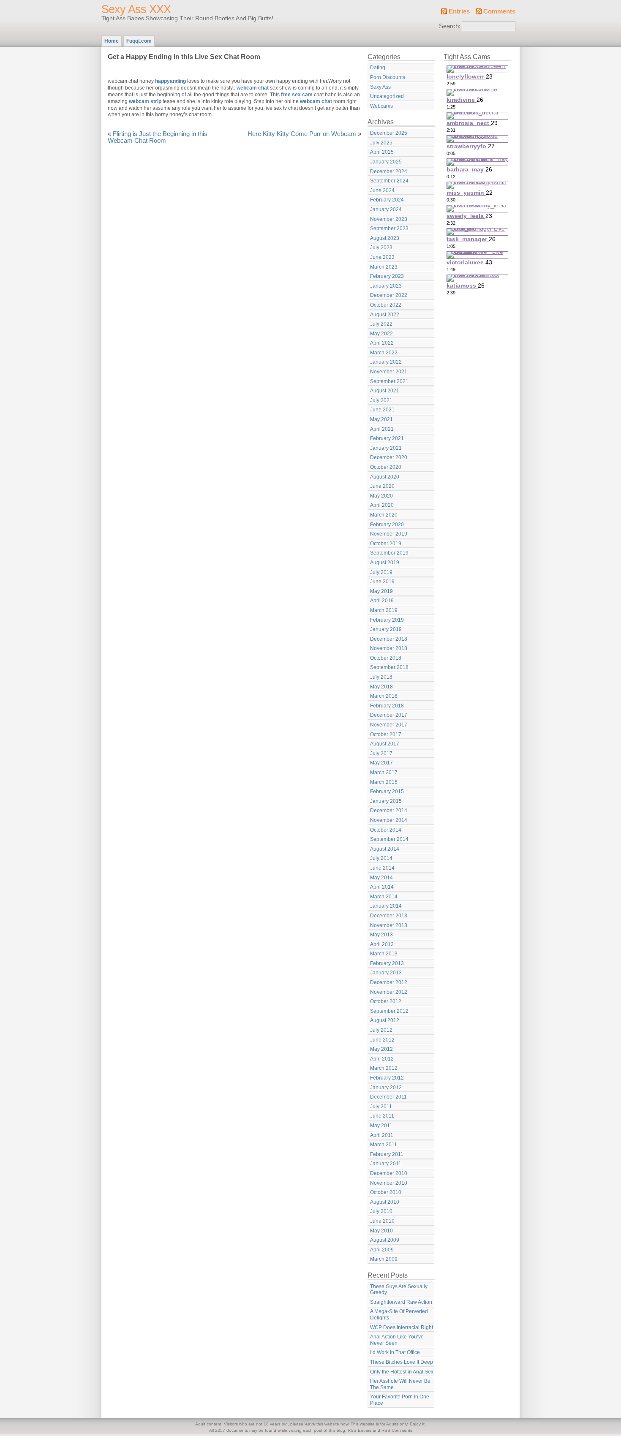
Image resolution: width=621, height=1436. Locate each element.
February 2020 (387, 525)
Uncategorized (387, 96)
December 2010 (388, 1173)
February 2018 (387, 706)
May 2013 (381, 935)
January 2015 (386, 801)
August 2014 (384, 849)
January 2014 (386, 906)
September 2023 (389, 228)
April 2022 (382, 343)
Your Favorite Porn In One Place (399, 1400)
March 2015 (384, 782)
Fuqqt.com (139, 41)
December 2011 (388, 1097)
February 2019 (387, 620)
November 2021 (388, 372)
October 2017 (385, 734)
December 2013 (388, 916)
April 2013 (382, 944)
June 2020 (382, 486)
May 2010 (381, 1231)
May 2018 (381, 687)
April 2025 (382, 152)
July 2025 (381, 143)
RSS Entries (359, 1430)
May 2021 (381, 419)
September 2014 (389, 839)
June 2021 (382, 410)
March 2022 (384, 353)
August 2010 (384, 1202)
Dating (377, 68)
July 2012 (381, 1030)
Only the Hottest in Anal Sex (401, 1372)
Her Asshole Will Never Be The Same (400, 1384)
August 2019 (384, 563)
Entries (459, 11)
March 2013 (384, 954)
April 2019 (382, 601)
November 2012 (388, 992)
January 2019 (386, 629)
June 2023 (382, 257)
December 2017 (388, 715)
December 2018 (388, 639)
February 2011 (386, 1154)
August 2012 (384, 1020)
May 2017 (381, 763)
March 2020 (384, 515)
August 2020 (384, 477)
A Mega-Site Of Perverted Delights (399, 1314)
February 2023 (387, 276)
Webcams (381, 106)
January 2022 (386, 362)
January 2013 (386, 973)
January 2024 (386, 209)
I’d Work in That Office (395, 1352)
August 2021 (384, 391)
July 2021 (381, 400)
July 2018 (381, 677)
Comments (499, 11)
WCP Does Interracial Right (401, 1327)
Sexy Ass (380, 87)
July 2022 (381, 324)
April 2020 (382, 505)
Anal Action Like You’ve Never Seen (397, 1340)
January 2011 (385, 1164)
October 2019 (385, 544)
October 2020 (385, 467)
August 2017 (384, 744)
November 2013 (388, 925)
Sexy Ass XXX (136, 9)
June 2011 (382, 1116)
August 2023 (384, 238)
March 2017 (384, 772)
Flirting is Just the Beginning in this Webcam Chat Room (157, 137)
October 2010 (385, 1192)
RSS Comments (396, 1430)
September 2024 (389, 181)
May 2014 (381, 878)
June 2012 (382, 1040)
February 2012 (387, 1078)
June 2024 (382, 190)
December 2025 (388, 133)
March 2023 (384, 267)
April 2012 (382, 1059)
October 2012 (385, 1001)
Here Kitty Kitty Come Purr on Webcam (302, 134)
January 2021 (386, 448)
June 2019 (382, 582)
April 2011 (381, 1135)
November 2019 (388, 534)
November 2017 (388, 725)
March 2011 (383, 1145)
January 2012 (386, 1088)
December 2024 (388, 171)
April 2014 (382, 887)
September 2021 (389, 381)
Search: (449, 26)
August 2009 (384, 1240)
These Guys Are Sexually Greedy (399, 1290)
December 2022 (388, 295)
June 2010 (382, 1221)
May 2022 (381, 334)
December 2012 (388, 982)
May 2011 (381, 1126)
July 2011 (381, 1107)
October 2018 (385, 658)
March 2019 (384, 610)
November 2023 (388, 219)
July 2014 (381, 858)
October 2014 (385, 830)
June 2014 (382, 868)
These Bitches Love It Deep (401, 1362)
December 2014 (388, 810)
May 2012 (381, 1049)
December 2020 (388, 457)
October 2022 (385, 305)
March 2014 (384, 897)
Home (111, 41)
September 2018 (389, 667)
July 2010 (381, 1211)
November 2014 (388, 820)
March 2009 (384, 1259)
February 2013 (387, 963)
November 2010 (388, 1183)
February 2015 (387, 791)
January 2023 (386, 286)
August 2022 (384, 315)
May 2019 (381, 591)
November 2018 (388, 648)
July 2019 (381, 572)
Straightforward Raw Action (401, 1302)
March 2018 (384, 696)
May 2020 (381, 496)
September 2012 (389, 1011)
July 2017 (381, 753)
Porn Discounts (387, 77)
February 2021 (387, 438)
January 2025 (386, 162)
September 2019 (389, 553)
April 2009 (382, 1250)
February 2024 (387, 200)
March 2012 (384, 1068)
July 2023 (381, 247)
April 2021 (382, 429)
